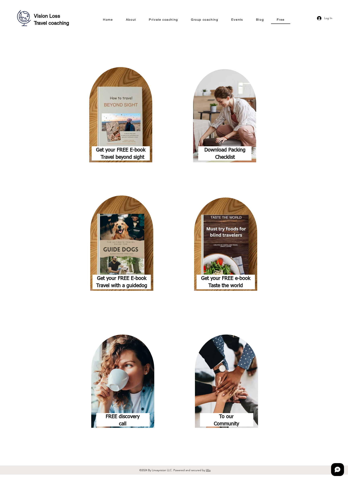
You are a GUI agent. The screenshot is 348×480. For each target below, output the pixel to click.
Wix (208, 470)
